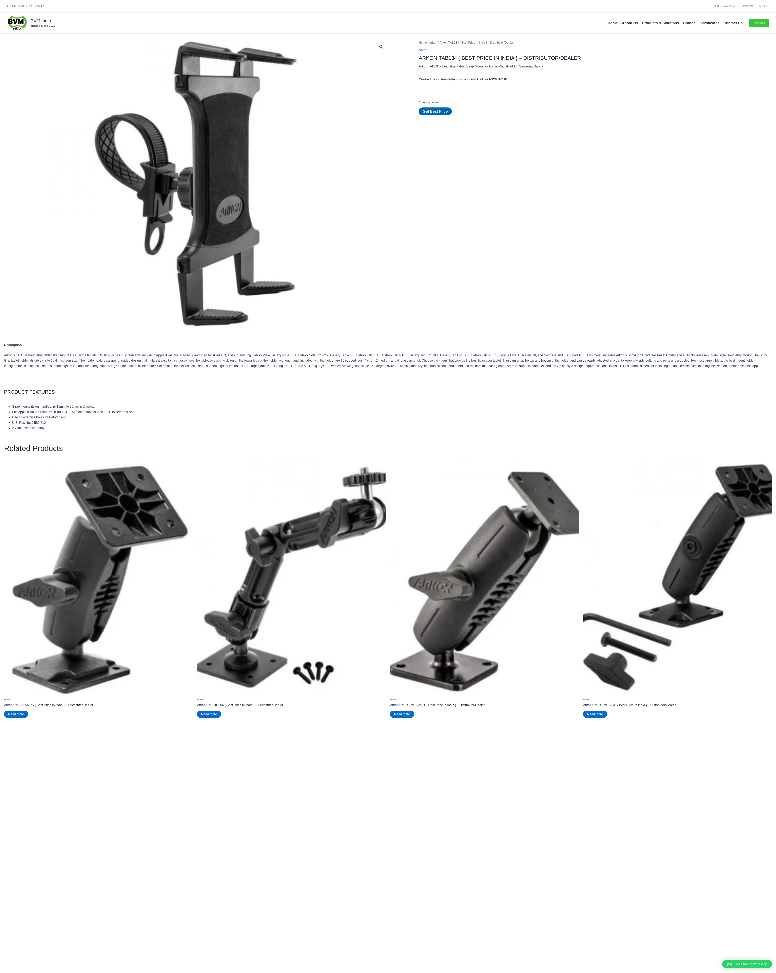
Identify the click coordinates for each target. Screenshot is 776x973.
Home (613, 23)
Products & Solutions (660, 23)
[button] (759, 23)
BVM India (41, 20)
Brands (689, 23)
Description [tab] (13, 345)
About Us (630, 23)
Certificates (709, 23)
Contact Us (733, 23)
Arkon (433, 42)
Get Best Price (435, 111)
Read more (16, 714)
